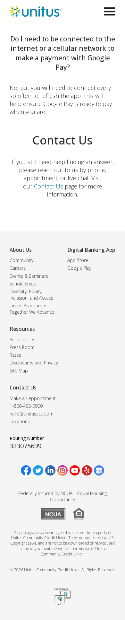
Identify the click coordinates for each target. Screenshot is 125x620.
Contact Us (48, 186)
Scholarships (23, 284)
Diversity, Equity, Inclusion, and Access (31, 294)
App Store (77, 260)
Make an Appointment (33, 398)
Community (21, 260)
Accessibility (22, 339)
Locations (20, 421)
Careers (18, 268)
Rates (15, 355)
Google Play (79, 268)
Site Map (19, 371)
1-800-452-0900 (26, 406)
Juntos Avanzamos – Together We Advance (32, 308)
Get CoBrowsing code (62, 596)
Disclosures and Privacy (34, 363)
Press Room (22, 347)
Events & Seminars (29, 276)
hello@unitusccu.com (32, 414)
